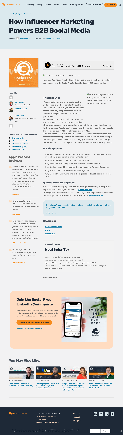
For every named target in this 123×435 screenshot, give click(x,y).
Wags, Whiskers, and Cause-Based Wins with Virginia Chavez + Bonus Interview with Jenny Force (74, 387)
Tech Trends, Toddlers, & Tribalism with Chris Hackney (21, 385)
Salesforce (50, 233)
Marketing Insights (15, 14)
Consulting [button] (30, 5)
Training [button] (39, 5)
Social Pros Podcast (53, 38)
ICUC (47, 230)
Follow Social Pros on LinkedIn (35, 322)
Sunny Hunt (19, 102)
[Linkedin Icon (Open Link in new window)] (95, 414)
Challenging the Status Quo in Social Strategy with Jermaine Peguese (47, 386)
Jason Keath (19, 115)
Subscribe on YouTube (20, 144)
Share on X (51, 212)
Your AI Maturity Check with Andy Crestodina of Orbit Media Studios (100, 386)
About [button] (65, 5)
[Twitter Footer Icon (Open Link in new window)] (107, 414)
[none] (110, 66)
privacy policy (62, 431)
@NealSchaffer (85, 189)
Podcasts (27, 14)
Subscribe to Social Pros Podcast (29, 329)
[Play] (48, 65)
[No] (121, 430)
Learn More (95, 430)
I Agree (105, 431)
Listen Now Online (18, 138)
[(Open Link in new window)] (107, 65)
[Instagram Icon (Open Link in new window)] (101, 414)
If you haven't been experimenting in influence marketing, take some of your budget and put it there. (78, 206)
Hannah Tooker (21, 109)
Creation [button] (48, 5)
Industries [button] (57, 5)
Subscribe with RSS (18, 150)
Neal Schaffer (25, 38)
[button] (120, 5)
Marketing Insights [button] (76, 5)
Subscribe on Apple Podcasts (22, 141)
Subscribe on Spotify (19, 147)
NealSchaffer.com (53, 226)
